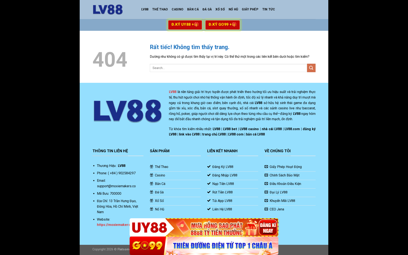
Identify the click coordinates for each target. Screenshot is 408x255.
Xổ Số (220, 9)
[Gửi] (311, 68)
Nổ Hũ (233, 9)
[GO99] (204, 246)
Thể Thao (160, 9)
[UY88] (204, 227)
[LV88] (113, 9)
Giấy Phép (250, 9)
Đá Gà (207, 9)
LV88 (144, 9)
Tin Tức (268, 9)
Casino (177, 9)
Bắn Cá (193, 9)
